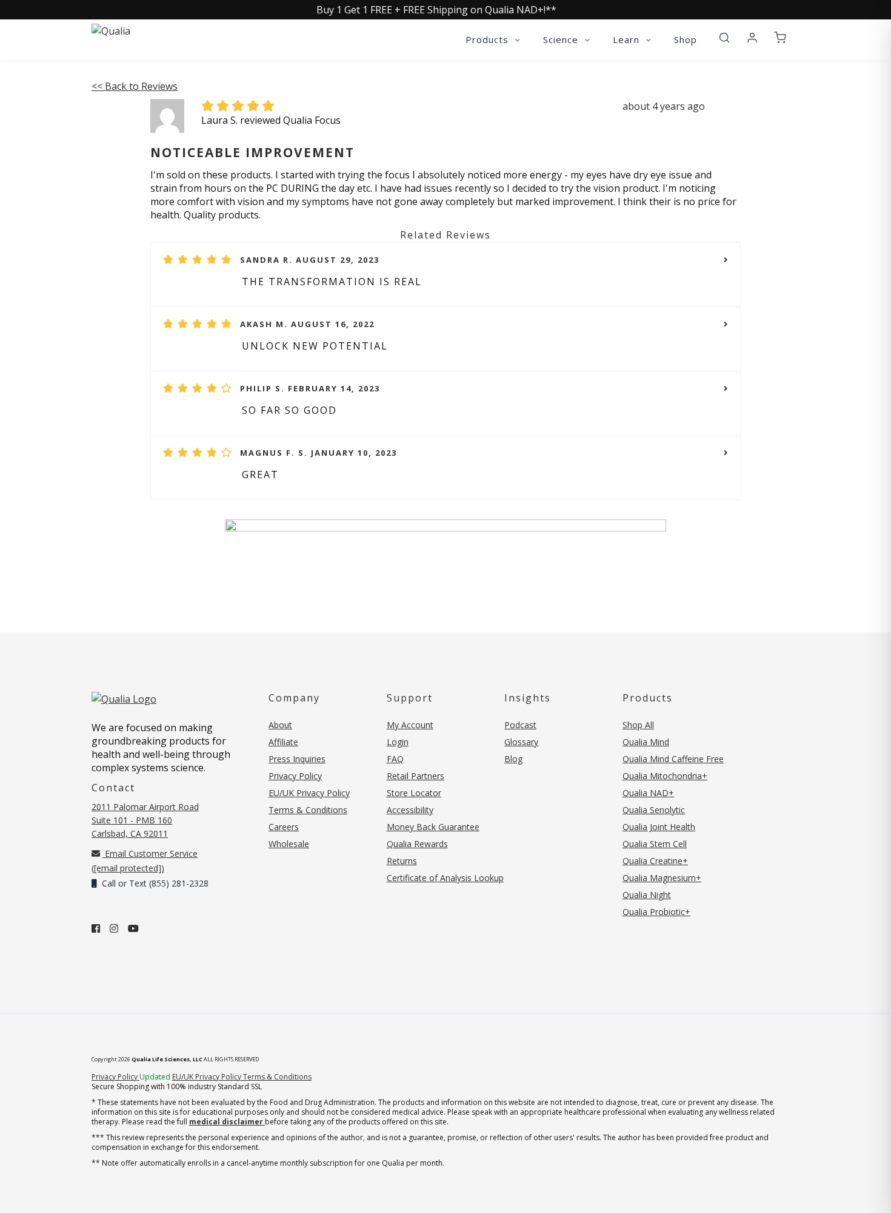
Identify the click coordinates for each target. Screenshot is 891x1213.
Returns (402, 861)
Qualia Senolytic (653, 810)
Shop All (638, 725)
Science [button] (562, 39)
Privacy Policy (295, 776)
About (280, 725)
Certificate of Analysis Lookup (445, 878)
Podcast (520, 725)
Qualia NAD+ (648, 793)
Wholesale (289, 844)
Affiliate (283, 742)
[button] (724, 38)
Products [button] (489, 39)
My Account (410, 725)
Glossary (521, 742)
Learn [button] (627, 39)
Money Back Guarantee (433, 827)
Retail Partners (415, 776)
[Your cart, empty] (780, 38)
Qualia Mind (645, 742)
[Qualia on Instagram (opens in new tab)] (114, 928)
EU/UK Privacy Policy (309, 793)
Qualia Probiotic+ (656, 911)
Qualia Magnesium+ (661, 878)
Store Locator (414, 793)
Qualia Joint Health (658, 827)
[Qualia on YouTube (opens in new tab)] (133, 928)
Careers (284, 827)
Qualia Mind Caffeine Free (673, 759)
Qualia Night (646, 894)
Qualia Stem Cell (654, 844)
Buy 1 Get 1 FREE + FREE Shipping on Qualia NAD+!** (436, 9)
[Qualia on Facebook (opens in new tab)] (96, 928)
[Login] (752, 38)
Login (398, 742)
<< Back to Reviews (135, 86)
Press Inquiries (297, 759)
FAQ (395, 759)
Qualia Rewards (417, 844)
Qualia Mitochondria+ (664, 776)
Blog (513, 759)
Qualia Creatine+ (655, 861)
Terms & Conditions (308, 810)
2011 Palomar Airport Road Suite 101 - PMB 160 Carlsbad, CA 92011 (145, 820)
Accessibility (410, 810)
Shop (685, 39)
